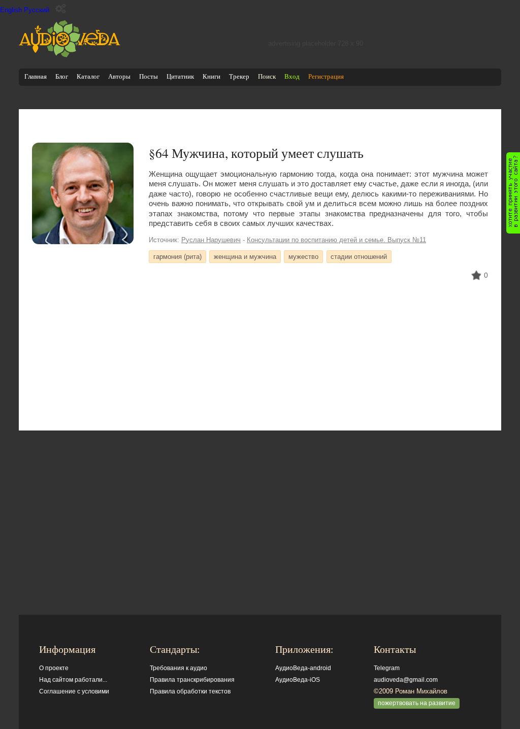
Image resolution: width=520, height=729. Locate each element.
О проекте (54, 668)
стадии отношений (359, 256)
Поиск (267, 76)
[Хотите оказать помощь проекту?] (513, 193)
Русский (36, 10)
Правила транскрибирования (192, 679)
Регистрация (326, 76)
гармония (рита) (177, 256)
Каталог (88, 76)
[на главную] (69, 55)
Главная (35, 76)
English (11, 10)
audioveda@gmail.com (406, 679)
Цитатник (180, 76)
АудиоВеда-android (303, 668)
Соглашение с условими (74, 691)
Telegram (387, 668)
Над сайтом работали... (73, 679)
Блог (61, 76)
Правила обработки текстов (190, 691)
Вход (292, 76)
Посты (148, 76)
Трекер (239, 76)
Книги (211, 76)
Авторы (119, 76)
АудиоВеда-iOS (297, 679)
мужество (303, 256)
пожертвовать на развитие (417, 703)
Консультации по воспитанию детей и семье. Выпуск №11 (336, 240)
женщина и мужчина (245, 256)
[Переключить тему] (60, 9)
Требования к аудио (178, 668)
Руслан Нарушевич (211, 240)
